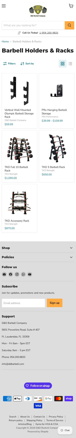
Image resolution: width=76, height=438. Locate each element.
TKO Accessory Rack (17, 221)
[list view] (70, 64)
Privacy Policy (56, 416)
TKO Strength (11, 174)
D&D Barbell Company (15, 120)
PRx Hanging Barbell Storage (54, 111)
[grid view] (62, 64)
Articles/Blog (25, 424)
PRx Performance (50, 116)
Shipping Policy (34, 420)
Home (5, 41)
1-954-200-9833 (48, 32)
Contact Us (39, 416)
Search (12, 416)
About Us (25, 416)
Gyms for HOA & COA (47, 424)
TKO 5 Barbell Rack (53, 167)
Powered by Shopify (38, 431)
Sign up (55, 303)
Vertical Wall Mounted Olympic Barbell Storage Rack (19, 113)
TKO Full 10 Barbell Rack (16, 168)
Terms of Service (54, 420)
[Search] (69, 25)
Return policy (16, 420)
